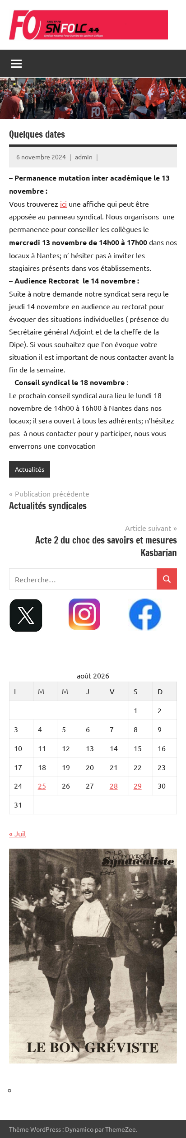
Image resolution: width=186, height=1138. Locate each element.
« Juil (17, 833)
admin (84, 157)
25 (42, 785)
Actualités (29, 469)
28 (114, 785)
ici (63, 203)
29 (138, 785)
